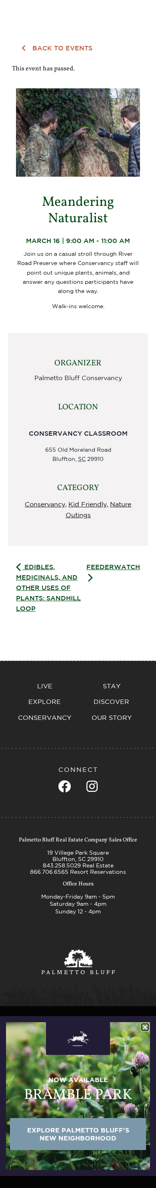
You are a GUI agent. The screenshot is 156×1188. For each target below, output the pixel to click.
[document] (78, 594)
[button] (145, 1027)
